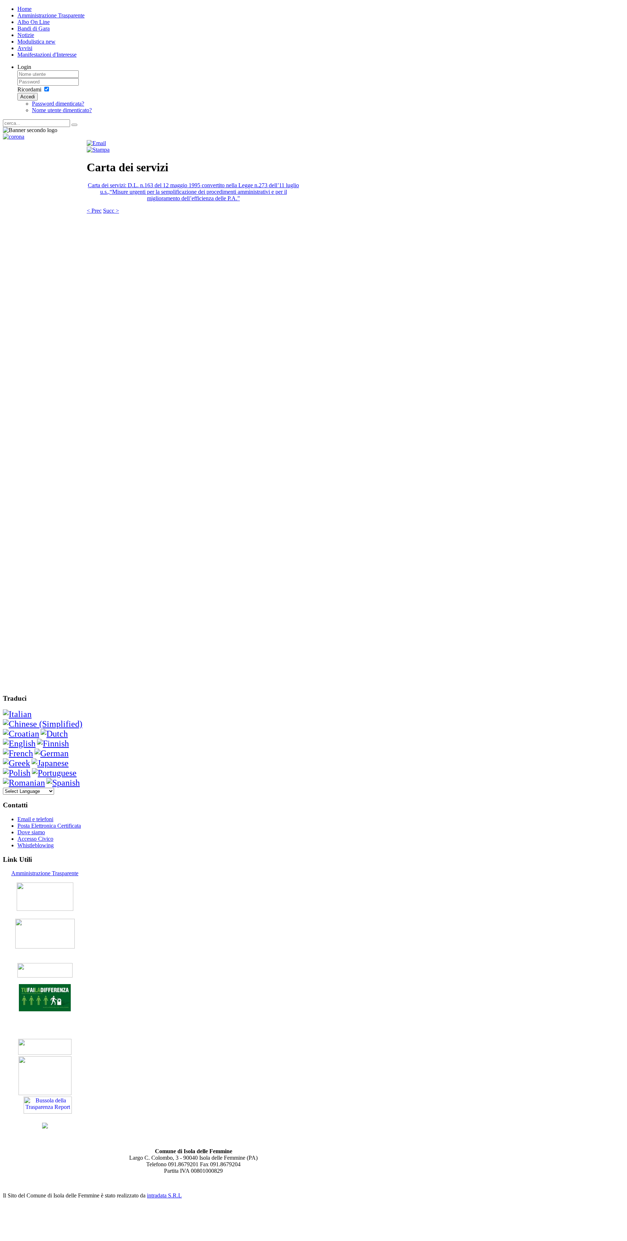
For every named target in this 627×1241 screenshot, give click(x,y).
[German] (51, 753)
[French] (18, 753)
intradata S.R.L (164, 1195)
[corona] (13, 137)
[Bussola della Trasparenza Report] (48, 1112)
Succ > (111, 211)
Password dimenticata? (58, 104)
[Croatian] (21, 734)
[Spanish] (63, 783)
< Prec (94, 211)
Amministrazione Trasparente (44, 873)
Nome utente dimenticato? (62, 110)
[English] (19, 743)
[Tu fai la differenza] (45, 1009)
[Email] (96, 143)
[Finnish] (53, 743)
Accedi (27, 96)
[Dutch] (54, 734)
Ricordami (29, 89)
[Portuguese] (54, 773)
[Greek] (16, 763)
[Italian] (17, 714)
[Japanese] (50, 763)
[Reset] (74, 125)
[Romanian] (24, 783)
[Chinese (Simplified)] (42, 724)
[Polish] (16, 773)
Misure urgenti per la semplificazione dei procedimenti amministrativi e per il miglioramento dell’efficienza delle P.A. (199, 195)
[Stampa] (98, 150)
